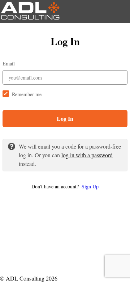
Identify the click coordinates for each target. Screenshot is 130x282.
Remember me (27, 94)
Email (9, 63)
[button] (65, 186)
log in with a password (87, 155)
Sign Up (90, 186)
